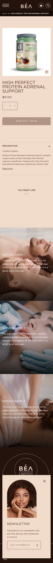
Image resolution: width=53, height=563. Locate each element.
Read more (7, 169)
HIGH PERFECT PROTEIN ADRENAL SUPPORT (30, 13)
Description (10, 146)
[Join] (35, 545)
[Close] (46, 480)
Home (4, 13)
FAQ (5, 559)
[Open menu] (6, 5)
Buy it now (26, 133)
